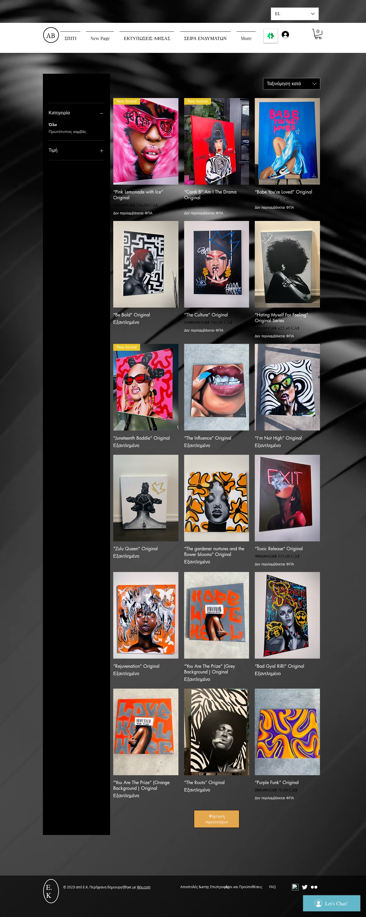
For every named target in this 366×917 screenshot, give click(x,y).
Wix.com (143, 887)
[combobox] (291, 83)
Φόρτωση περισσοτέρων (216, 819)
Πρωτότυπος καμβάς (67, 131)
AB (50, 35)
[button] (318, 34)
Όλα (53, 124)
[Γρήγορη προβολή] (287, 141)
